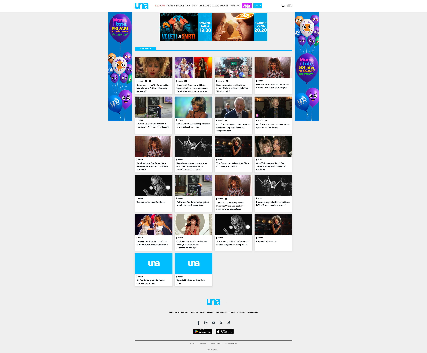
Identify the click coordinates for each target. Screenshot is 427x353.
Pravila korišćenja (216, 343)
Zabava (215, 6)
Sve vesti (171, 6)
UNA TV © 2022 (212, 350)
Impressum (203, 343)
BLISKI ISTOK (160, 6)
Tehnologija (205, 6)
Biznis (187, 6)
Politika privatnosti (231, 343)
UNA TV (258, 6)
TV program (235, 6)
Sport (194, 6)
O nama (192, 343)
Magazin (224, 6)
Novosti (180, 6)
